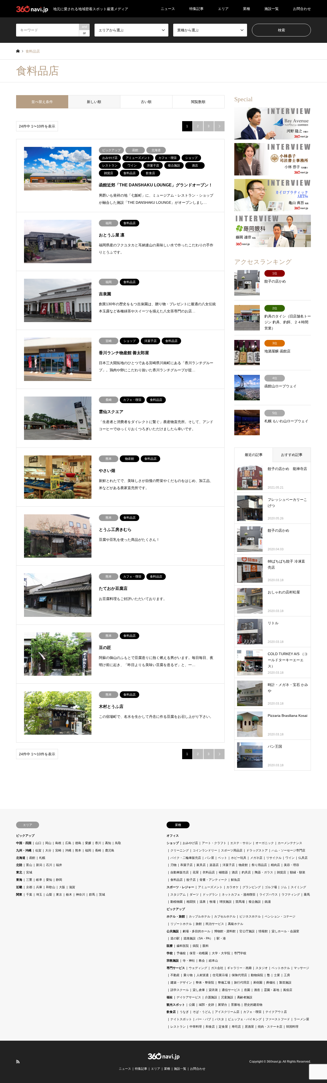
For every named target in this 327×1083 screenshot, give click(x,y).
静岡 (59, 880)
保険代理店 (239, 975)
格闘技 (191, 901)
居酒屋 (249, 1026)
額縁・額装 (297, 872)
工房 (287, 975)
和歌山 (50, 887)
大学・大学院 (221, 953)
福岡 (88, 850)
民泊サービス (215, 924)
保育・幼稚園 (199, 953)
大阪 (62, 887)
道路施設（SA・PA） (198, 938)
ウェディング (198, 968)
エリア (223, 9)
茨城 (102, 894)
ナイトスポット (181, 1019)
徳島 (78, 843)
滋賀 (72, 887)
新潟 (39, 865)
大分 (48, 850)
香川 (98, 843)
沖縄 (68, 850)
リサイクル (274, 858)
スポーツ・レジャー (180, 887)
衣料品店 (209, 872)
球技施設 (225, 901)
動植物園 (176, 901)
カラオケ (232, 887)
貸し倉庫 (199, 990)
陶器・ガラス (264, 872)
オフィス (173, 835)
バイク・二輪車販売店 (185, 858)
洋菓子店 (229, 865)
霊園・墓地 (271, 990)
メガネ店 (256, 858)
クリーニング (179, 850)
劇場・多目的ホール (196, 931)
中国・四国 (23, 843)
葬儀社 (270, 982)
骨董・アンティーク (213, 880)
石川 (49, 865)
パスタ (219, 1019)
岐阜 (39, 880)
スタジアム (178, 894)
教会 (202, 960)
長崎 (98, 850)
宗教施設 (173, 960)
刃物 (173, 865)
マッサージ (301, 968)
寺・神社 (189, 960)
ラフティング (291, 894)
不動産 (175, 975)
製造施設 (285, 982)
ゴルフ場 (271, 887)
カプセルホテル (225, 916)
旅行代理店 (241, 982)
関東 (19, 894)
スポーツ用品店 (231, 850)
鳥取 (118, 843)
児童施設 (227, 997)
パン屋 (209, 858)
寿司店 (236, 1026)
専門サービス (176, 968)
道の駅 (175, 938)
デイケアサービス (189, 997)
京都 (29, 887)
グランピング (251, 887)
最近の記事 (254, 455)
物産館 (243, 865)
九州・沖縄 (23, 850)
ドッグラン (210, 894)
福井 (59, 865)
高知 (108, 843)
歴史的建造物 (253, 1004)
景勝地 (235, 1004)
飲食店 (171, 1012)
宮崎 (58, 850)
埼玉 (39, 894)
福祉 (170, 997)
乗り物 (188, 975)
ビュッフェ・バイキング (245, 1019)
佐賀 (38, 850)
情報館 (263, 931)
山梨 (49, 894)
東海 (19, 880)
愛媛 (88, 843)
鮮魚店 (235, 880)
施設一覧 (271, 9)
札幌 (42, 858)
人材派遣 (202, 975)
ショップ (173, 843)
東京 (59, 894)
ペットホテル (281, 968)
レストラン (178, 1026)
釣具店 (246, 872)
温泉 (203, 901)
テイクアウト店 (276, 1012)
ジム (284, 887)
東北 (19, 872)
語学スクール (179, 990)
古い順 (146, 102)
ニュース (168, 9)
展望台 (222, 1004)
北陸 (19, 865)
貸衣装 (213, 990)
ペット (222, 858)
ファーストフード (277, 1019)
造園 (247, 990)
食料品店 (176, 880)
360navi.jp (274, 1061)
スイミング (298, 887)
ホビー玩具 (238, 858)
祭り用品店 (259, 865)
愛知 (49, 880)
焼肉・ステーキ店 (270, 1026)
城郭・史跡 (206, 1004)
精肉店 (275, 865)
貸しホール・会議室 (285, 931)
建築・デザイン (181, 982)
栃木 (69, 894)
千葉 (29, 894)
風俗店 (287, 990)
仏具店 (303, 858)
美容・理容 (291, 865)
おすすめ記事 (291, 455)
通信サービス (231, 990)
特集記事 (196, 9)
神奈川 (80, 894)
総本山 (213, 960)
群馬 (92, 894)
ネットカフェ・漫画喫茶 (238, 894)
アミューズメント (210, 887)
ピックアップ (25, 835)
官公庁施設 (247, 931)
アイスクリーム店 (227, 1012)
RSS (18, 1061)
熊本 (78, 850)
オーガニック (264, 843)
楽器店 (214, 865)
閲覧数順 (198, 102)
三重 (29, 880)
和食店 (210, 1026)
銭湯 (268, 901)
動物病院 (257, 975)
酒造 (257, 990)
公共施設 (173, 931)
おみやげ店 (190, 843)
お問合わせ (302, 9)
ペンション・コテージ (280, 916)
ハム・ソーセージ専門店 (288, 850)
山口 (38, 843)
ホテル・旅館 (176, 916)
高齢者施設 (244, 997)
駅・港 (221, 938)
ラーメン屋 (301, 1019)
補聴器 (223, 872)
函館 (32, 858)
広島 (68, 843)
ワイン (290, 858)
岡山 (48, 843)
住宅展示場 (220, 975)
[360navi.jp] (164, 1057)
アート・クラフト (214, 843)
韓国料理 (292, 1026)
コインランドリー (205, 850)
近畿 (19, 887)
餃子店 (191, 880)
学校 (170, 953)
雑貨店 (281, 872)
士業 (277, 975)
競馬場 (240, 901)
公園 (192, 1004)
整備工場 (224, 982)
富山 (29, 865)
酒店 (235, 872)
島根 (58, 843)
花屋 (196, 872)
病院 (196, 946)
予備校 (181, 953)
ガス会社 (217, 968)
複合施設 (255, 901)
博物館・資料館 (225, 931)
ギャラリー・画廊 (239, 968)
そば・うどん (202, 1012)
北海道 (20, 858)
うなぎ (184, 1012)
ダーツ (194, 894)
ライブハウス (268, 894)
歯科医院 (183, 946)
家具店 (201, 865)
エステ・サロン (241, 843)
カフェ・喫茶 (252, 1012)
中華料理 (196, 1026)
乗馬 (307, 894)
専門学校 (240, 953)
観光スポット (176, 1004)
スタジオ (261, 968)
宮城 (29, 872)
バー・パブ (203, 1019)
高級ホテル (235, 924)
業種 (246, 9)
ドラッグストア (257, 850)
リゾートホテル (181, 924)
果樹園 (257, 982)
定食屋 (223, 1026)
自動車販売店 (179, 872)
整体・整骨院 (205, 982)
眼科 (206, 946)
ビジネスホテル (250, 916)
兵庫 (39, 887)
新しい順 (94, 102)
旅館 (199, 924)
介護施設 (211, 997)
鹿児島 (109, 850)
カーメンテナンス (290, 843)
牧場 (212, 901)
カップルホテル (199, 916)
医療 (170, 946)
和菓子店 (186, 865)
